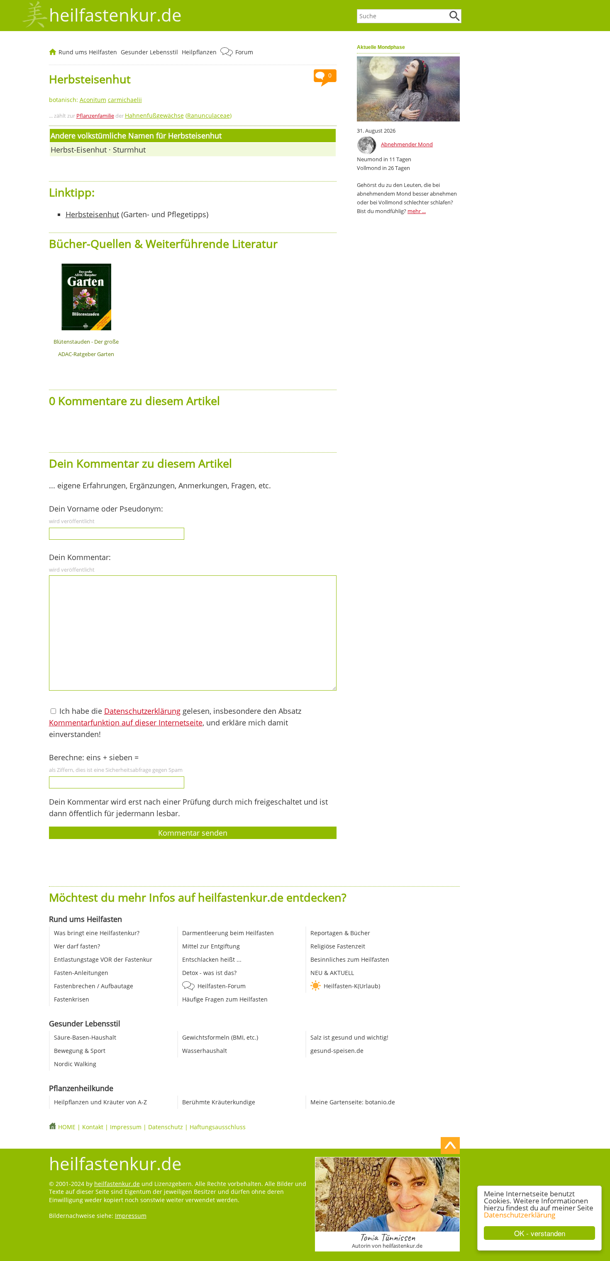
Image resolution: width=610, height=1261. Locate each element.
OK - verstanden (539, 1233)
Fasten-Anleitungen (81, 973)
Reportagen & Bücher (340, 933)
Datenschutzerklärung (519, 1215)
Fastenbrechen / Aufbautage (93, 986)
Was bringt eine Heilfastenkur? (96, 933)
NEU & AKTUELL (332, 973)
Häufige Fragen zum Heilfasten (225, 999)
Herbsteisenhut (92, 214)
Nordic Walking (75, 1064)
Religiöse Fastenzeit (337, 946)
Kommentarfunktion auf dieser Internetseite (126, 723)
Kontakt (92, 1127)
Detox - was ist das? (209, 973)
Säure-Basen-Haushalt (85, 1037)
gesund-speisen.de (337, 1051)
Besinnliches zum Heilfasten (349, 959)
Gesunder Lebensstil (149, 52)
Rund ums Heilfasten (88, 52)
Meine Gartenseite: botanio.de (352, 1102)
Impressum (126, 1127)
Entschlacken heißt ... (212, 959)
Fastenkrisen (71, 999)
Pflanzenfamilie (95, 115)
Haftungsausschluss (218, 1127)
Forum (244, 52)
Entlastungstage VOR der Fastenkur (103, 959)
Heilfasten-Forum (222, 986)
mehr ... (416, 211)
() (178, 115)
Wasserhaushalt (204, 1051)
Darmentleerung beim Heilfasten (228, 933)
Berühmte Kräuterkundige (218, 1102)
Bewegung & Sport (79, 1051)
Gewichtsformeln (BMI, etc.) (220, 1037)
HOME (67, 1127)
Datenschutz (165, 1127)
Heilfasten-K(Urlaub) (352, 986)
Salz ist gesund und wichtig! (349, 1037)
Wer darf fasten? (77, 946)
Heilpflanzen (199, 52)
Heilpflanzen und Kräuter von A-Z (100, 1102)
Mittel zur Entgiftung (211, 946)
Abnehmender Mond (407, 144)
